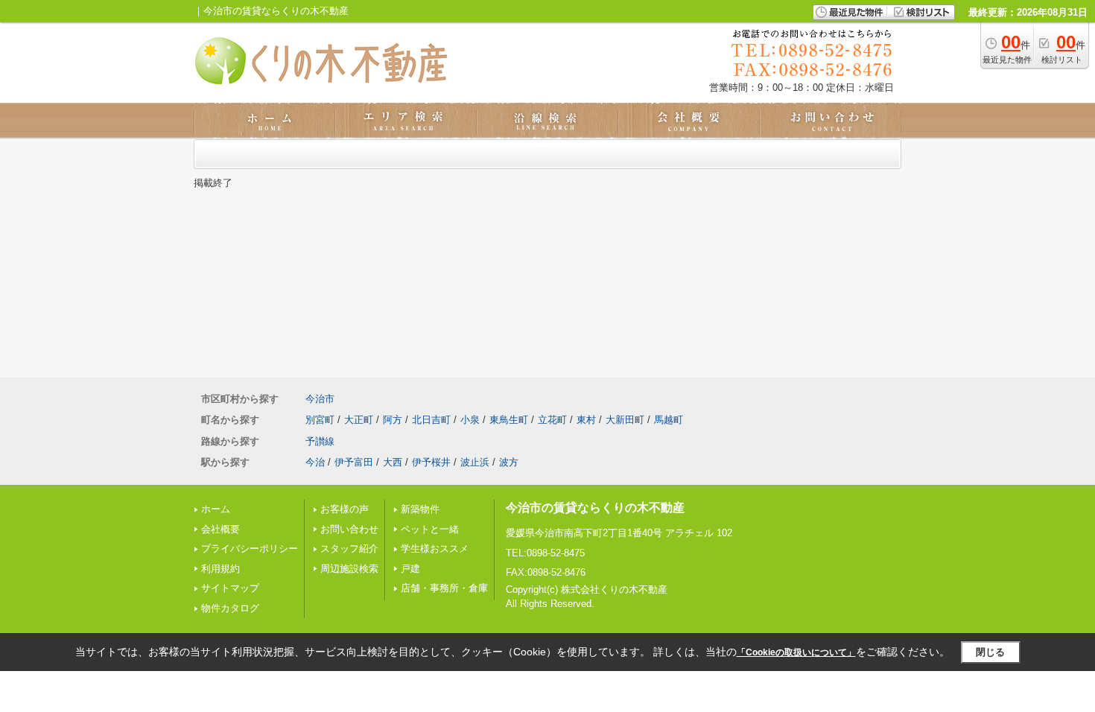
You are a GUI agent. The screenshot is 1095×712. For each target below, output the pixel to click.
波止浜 (474, 462)
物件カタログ (230, 608)
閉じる (990, 652)
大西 (392, 462)
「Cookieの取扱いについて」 (796, 652)
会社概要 (220, 529)
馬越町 (668, 419)
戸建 (410, 568)
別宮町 (319, 419)
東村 (586, 419)
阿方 (392, 419)
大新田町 (625, 419)
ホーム (215, 509)
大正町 (358, 419)
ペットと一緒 (430, 529)
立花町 (552, 419)
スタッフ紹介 (349, 548)
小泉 (470, 419)
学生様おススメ (435, 548)
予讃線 (319, 441)
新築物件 (420, 509)
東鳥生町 (508, 419)
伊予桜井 (431, 462)
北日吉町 (431, 419)
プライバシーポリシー (249, 548)
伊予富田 (353, 462)
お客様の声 (344, 509)
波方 (508, 462)
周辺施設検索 (349, 568)
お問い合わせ (349, 529)
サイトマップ (230, 588)
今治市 (319, 398)
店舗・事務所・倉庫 (444, 588)
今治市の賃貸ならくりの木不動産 (595, 507)
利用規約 (220, 568)
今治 (315, 462)
